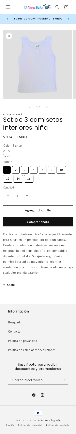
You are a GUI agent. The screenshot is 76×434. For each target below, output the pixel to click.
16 (28, 177)
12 (7, 177)
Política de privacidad (22, 340)
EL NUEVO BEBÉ (35, 420)
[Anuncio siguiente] (68, 18)
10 (61, 168)
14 (18, 177)
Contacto (14, 331)
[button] (8, 7)
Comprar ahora (38, 222)
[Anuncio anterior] (7, 18)
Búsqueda (14, 322)
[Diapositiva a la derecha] (47, 106)
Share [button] (11, 284)
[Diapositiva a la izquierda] (29, 106)
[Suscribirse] (63, 380)
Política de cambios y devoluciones (31, 350)
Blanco (6, 153)
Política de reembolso (58, 425)
